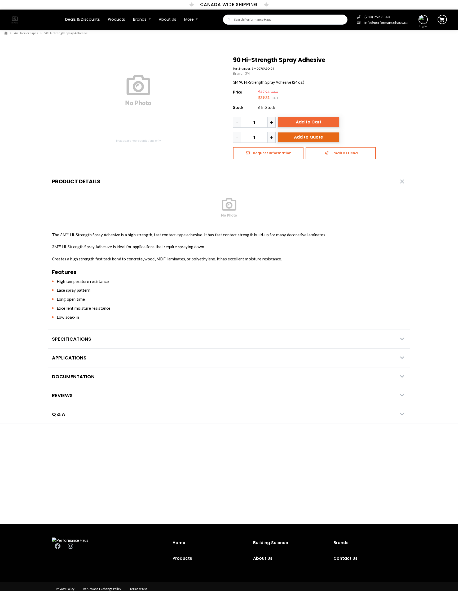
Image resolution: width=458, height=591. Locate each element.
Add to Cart (309, 122)
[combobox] (285, 19)
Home (179, 542)
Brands (341, 542)
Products (182, 558)
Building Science (270, 542)
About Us (262, 558)
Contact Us (345, 558)
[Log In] (423, 19)
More (189, 19)
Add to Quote (308, 137)
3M (247, 73)
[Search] (227, 19)
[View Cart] (442, 19)
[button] (142, 19)
